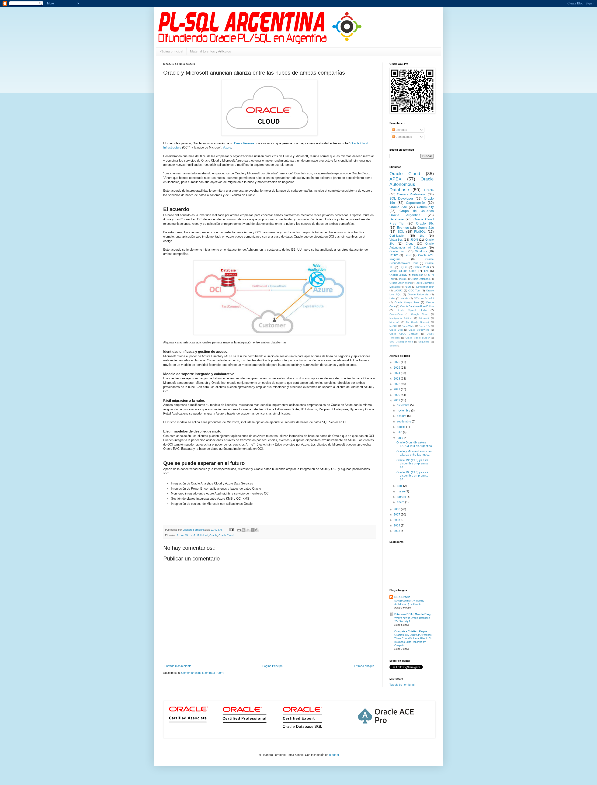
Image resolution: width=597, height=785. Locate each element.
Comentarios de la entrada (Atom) (202, 672)
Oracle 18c (425, 223)
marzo (401, 491)
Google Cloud (419, 314)
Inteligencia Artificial (400, 318)
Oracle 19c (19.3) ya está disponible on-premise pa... (412, 464)
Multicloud (202, 535)
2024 (397, 373)
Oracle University (418, 294)
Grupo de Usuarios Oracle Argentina (411, 213)
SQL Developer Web (401, 341)
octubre (402, 416)
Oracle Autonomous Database (411, 184)
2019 (397, 400)
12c (426, 271)
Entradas (401, 129)
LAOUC (398, 290)
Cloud (409, 243)
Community (425, 207)
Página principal (171, 51)
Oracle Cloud (226, 535)
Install (402, 278)
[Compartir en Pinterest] (256, 530)
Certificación (397, 235)
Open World (408, 326)
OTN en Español (424, 298)
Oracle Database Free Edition (417, 306)
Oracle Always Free (407, 302)
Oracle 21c (425, 227)
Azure (227, 147)
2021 (397, 389)
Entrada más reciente (177, 666)
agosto (401, 427)
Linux (408, 255)
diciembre (403, 405)
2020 (397, 395)
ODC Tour (414, 290)
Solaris (393, 345)
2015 (397, 520)
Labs (392, 298)
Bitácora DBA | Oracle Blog (412, 614)
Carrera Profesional (411, 194)
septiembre (404, 421)
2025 (397, 367)
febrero (402, 496)
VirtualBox (396, 239)
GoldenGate (396, 314)
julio (400, 432)
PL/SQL (420, 231)
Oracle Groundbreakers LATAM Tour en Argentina (414, 444)
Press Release (244, 143)
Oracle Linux (398, 251)
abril (400, 486)
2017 (397, 514)
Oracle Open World (400, 282)
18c (422, 235)
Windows (421, 251)
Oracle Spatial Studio (412, 310)
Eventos (403, 227)
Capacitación (415, 202)
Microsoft (190, 535)
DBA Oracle (402, 597)
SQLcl (403, 267)
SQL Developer (401, 198)
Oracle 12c (424, 326)
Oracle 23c (398, 207)
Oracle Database (420, 278)
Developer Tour (425, 286)
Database (396, 219)
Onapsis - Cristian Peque (410, 631)
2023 (397, 378)
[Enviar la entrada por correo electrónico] (231, 529)
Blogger (334, 755)
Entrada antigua (364, 666)
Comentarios (403, 136)
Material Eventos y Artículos (210, 51)
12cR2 (393, 255)
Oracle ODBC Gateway (403, 333)
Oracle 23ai (421, 267)
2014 (397, 525)
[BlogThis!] (243, 530)
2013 (397, 531)
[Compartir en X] (248, 530)
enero (401, 502)
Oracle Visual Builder (418, 337)
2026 (397, 362)
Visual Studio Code (402, 271)
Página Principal (272, 666)
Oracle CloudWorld (419, 330)
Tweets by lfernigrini (402, 684)
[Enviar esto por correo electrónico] (239, 530)
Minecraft (394, 322)
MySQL (393, 326)
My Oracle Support (417, 322)
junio (400, 437)
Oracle (213, 535)
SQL (401, 231)
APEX (395, 178)
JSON (414, 239)
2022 (397, 384)
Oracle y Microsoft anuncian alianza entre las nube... (414, 453)
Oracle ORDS (398, 275)
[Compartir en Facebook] (252, 530)
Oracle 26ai (396, 330)
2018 (397, 509)
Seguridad (424, 341)
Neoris (404, 298)
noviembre (404, 410)
